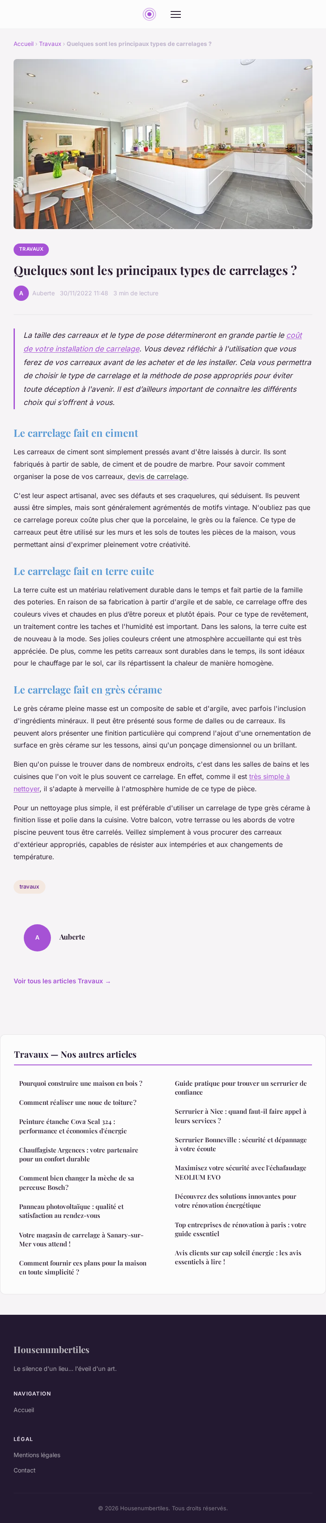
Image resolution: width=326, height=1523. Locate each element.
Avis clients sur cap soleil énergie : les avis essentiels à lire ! (238, 1257)
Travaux (50, 43)
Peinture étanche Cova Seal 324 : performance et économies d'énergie (73, 1126)
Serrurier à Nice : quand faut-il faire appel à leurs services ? (240, 1115)
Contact (25, 1470)
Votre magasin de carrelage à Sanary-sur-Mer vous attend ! (81, 1239)
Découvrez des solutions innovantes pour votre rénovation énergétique (235, 1200)
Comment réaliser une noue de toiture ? (77, 1102)
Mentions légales (37, 1454)
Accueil (24, 43)
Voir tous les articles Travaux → (62, 981)
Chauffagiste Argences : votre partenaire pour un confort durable (78, 1154)
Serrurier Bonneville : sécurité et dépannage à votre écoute (241, 1144)
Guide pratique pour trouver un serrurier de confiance (241, 1087)
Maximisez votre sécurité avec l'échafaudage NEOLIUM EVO (240, 1172)
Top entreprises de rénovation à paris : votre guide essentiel (240, 1229)
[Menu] (175, 14)
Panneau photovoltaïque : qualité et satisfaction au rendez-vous (71, 1211)
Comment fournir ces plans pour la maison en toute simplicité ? (82, 1267)
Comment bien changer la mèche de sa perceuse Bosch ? (76, 1182)
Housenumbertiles (52, 1349)
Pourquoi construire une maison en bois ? (80, 1083)
